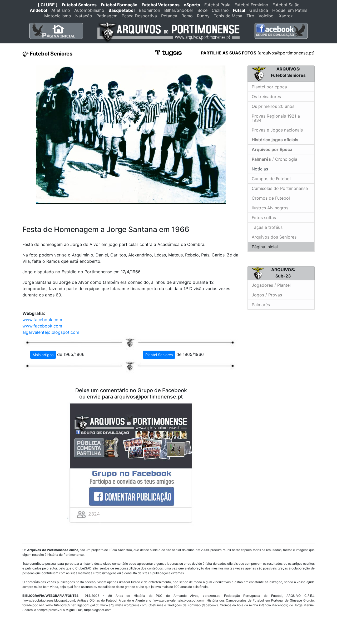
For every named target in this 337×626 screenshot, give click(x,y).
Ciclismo (220, 10)
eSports (192, 4)
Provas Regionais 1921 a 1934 (276, 118)
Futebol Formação (119, 4)
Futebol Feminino (251, 4)
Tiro (250, 15)
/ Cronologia (274, 159)
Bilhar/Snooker (178, 10)
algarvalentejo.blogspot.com (50, 332)
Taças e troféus (267, 227)
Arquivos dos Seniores (274, 237)
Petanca (169, 15)
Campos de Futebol (271, 178)
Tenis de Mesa (228, 15)
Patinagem (106, 15)
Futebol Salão (286, 4)
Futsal (239, 10)
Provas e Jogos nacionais (277, 130)
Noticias (259, 168)
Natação (83, 15)
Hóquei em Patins (289, 10)
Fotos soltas (264, 217)
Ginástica (258, 10)
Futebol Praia (217, 4)
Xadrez (286, 15)
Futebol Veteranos (161, 4)
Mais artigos (43, 354)
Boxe (202, 10)
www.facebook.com (42, 319)
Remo (187, 15)
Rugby (203, 15)
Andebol (38, 10)
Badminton (149, 10)
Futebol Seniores (79, 4)
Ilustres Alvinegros (270, 207)
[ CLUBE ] (48, 4)
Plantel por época (269, 86)
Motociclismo (57, 15)
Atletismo (60, 10)
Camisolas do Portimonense (280, 188)
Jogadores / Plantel (271, 285)
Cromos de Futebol (271, 198)
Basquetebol (121, 10)
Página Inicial (265, 246)
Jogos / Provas (267, 294)
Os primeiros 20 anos (273, 106)
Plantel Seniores (159, 354)
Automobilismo (89, 10)
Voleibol (267, 15)
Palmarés (261, 304)
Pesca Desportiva (139, 15)
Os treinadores (266, 96)
